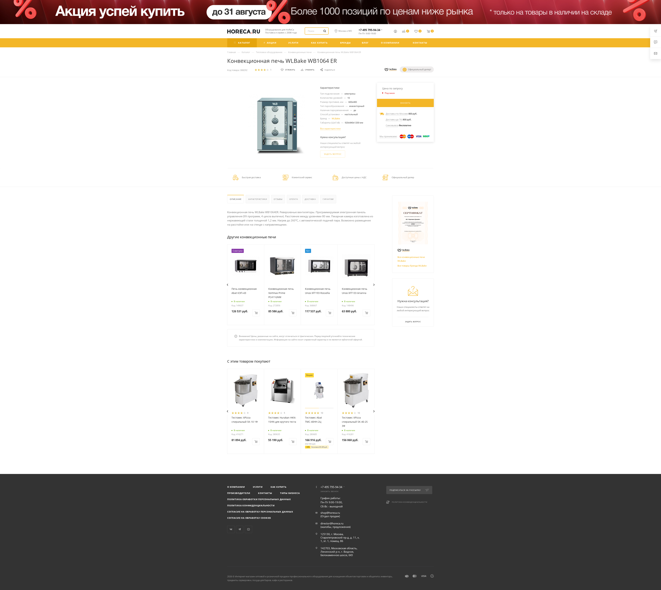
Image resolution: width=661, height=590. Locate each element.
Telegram (239, 529)
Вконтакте (231, 529)
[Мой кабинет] (395, 32)
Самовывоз (392, 125)
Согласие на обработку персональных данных (260, 511)
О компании (236, 486)
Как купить (278, 486)
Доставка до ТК (394, 119)
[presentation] (227, 284)
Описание (235, 199)
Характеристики (257, 199)
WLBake (336, 118)
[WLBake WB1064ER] (276, 125)
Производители (238, 493)
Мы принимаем (388, 136)
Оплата (293, 199)
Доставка (310, 199)
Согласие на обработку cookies (249, 517)
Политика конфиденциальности (251, 505)
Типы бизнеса (290, 493)
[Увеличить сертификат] (412, 223)
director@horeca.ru (332, 523)
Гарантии (328, 199)
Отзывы (278, 199)
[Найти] (325, 31)
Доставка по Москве (396, 113)
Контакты (265, 493)
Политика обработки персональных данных (259, 499)
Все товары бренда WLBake (412, 265)
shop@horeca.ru (330, 512)
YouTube (248, 529)
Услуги (258, 486)
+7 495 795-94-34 (369, 30)
